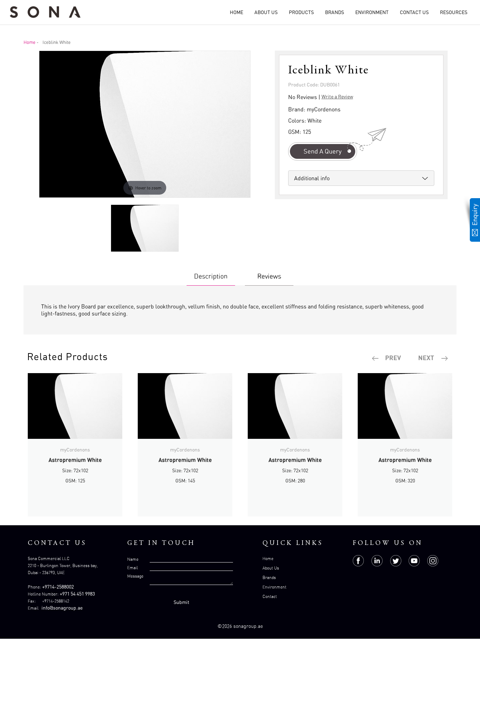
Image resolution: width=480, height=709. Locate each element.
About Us (266, 12)
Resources (453, 12)
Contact (269, 596)
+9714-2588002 (58, 587)
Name (132, 559)
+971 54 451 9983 (77, 594)
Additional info (312, 178)
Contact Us (414, 12)
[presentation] (387, 358)
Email (132, 567)
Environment (372, 12)
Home (236, 12)
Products (301, 12)
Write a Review (337, 96)
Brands (334, 12)
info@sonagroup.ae (62, 608)
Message (135, 576)
